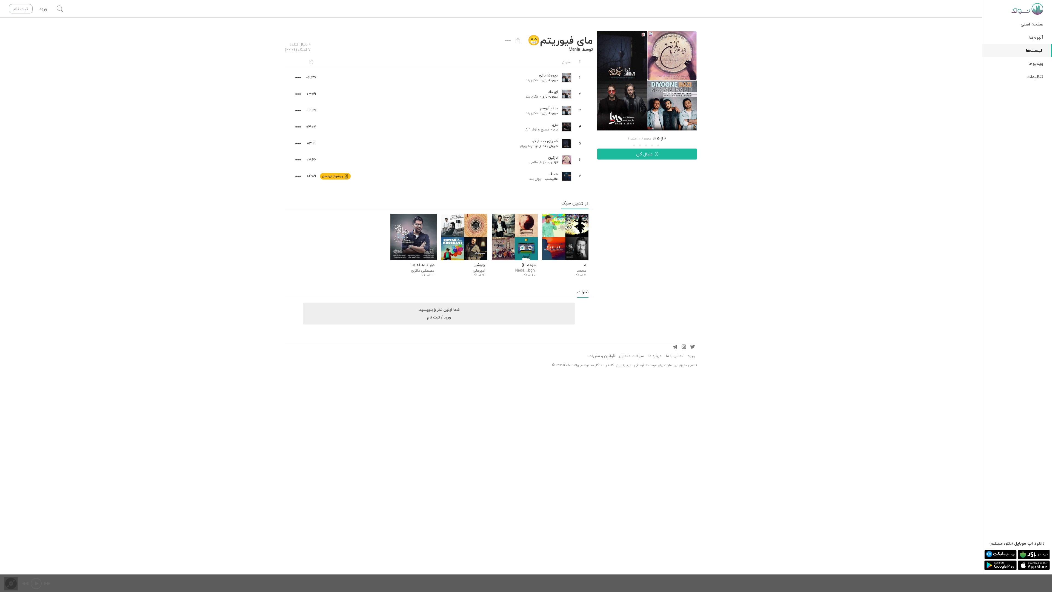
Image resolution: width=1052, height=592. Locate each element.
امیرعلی (479, 270)
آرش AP (531, 129)
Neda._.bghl (525, 270)
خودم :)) (529, 265)
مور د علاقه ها (422, 265)
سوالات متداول (631, 356)
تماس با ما (674, 356)
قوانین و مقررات (601, 356)
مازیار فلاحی (538, 162)
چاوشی (479, 265)
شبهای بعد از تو (546, 146)
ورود (691, 356)
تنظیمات (1035, 77)
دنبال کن (644, 154)
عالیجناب (551, 179)
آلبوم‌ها (1036, 37)
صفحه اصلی (1031, 24)
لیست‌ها (1034, 50)
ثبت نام (20, 9)
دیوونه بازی (550, 80)
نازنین (554, 162)
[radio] (634, 145)
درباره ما (654, 356)
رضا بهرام (526, 146)
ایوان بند (535, 179)
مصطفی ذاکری (422, 270)
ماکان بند (532, 80)
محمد (581, 270)
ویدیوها (1035, 63)
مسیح (545, 129)
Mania (574, 49)
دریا (555, 129)
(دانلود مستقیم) (1001, 544)
